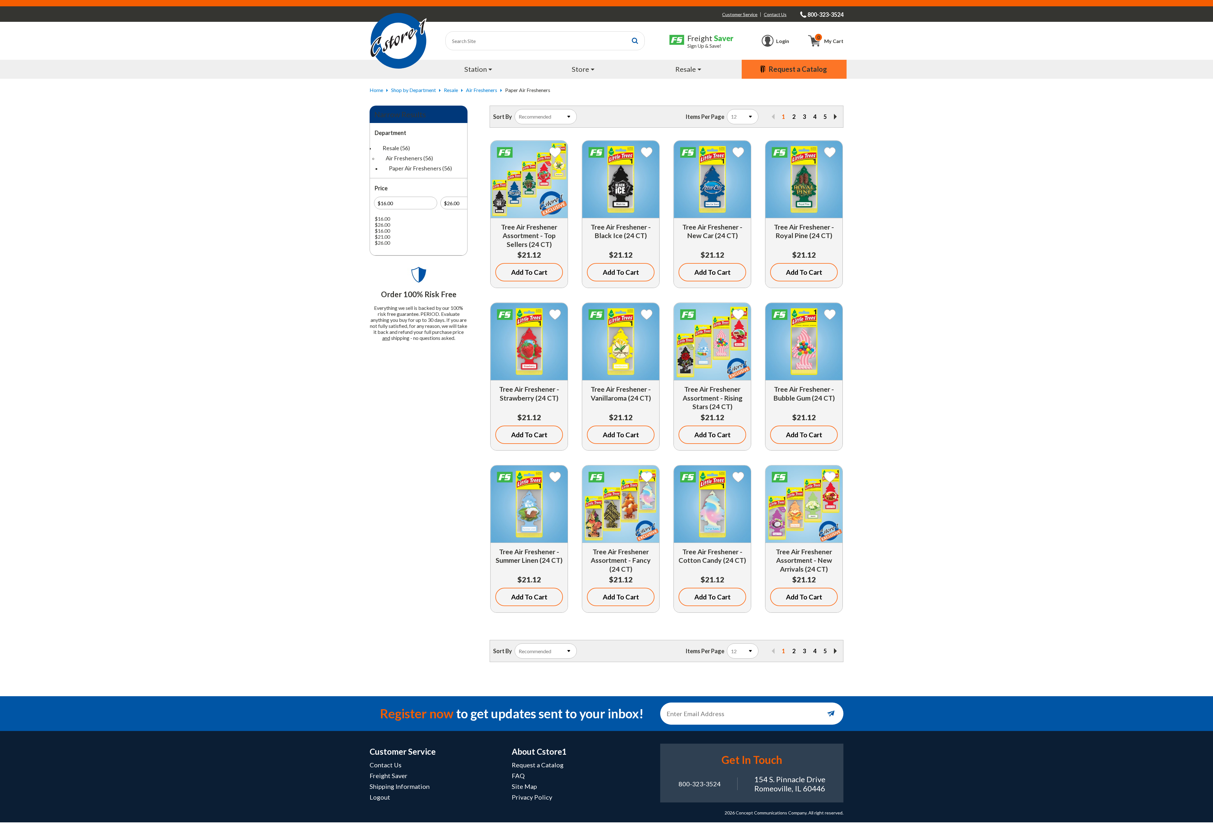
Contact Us (775, 14)
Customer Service (739, 14)
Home (376, 90)
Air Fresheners (481, 90)
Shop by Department (413, 90)
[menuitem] (479, 69)
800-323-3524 (700, 784)
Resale (451, 90)
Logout (380, 797)
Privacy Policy (532, 797)
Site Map (524, 786)
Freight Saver (388, 775)
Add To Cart (529, 272)
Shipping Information (400, 786)
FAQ (518, 775)
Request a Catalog (538, 765)
